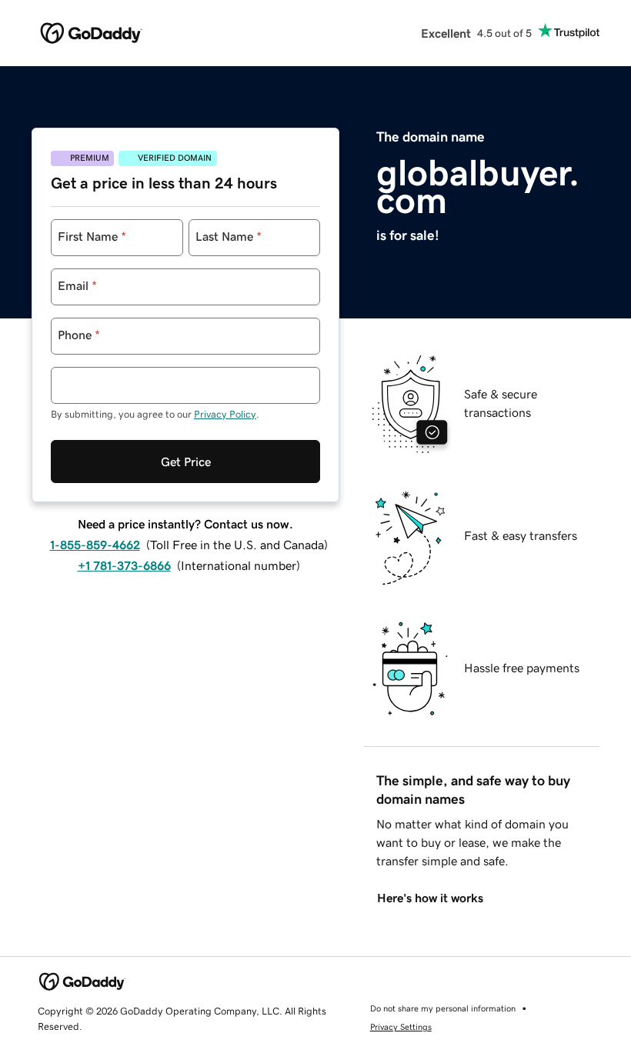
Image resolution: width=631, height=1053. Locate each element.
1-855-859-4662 (95, 544)
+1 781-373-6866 (124, 565)
